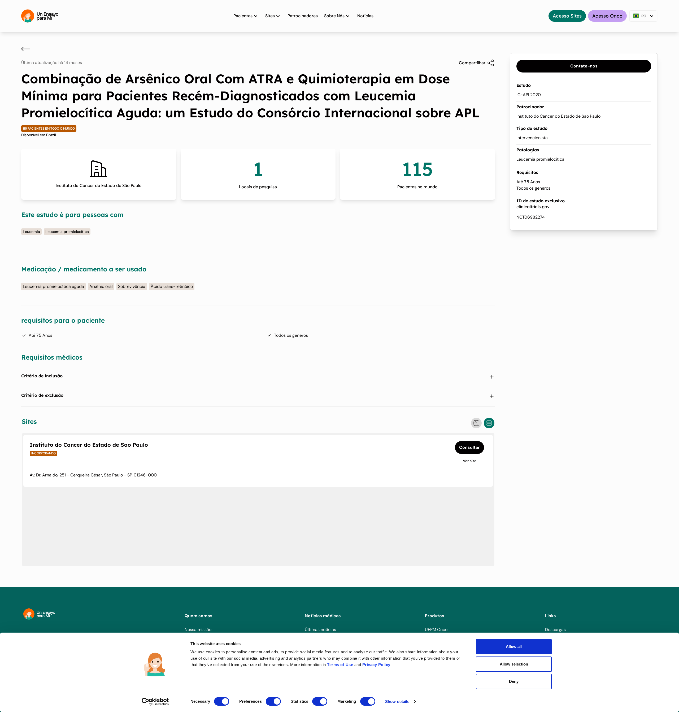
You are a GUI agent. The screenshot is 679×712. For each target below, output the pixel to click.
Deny (514, 681)
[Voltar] (25, 49)
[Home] (39, 15)
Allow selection (514, 664)
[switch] (273, 701)
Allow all (514, 646)
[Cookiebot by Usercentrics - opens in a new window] (155, 702)
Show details (397, 701)
